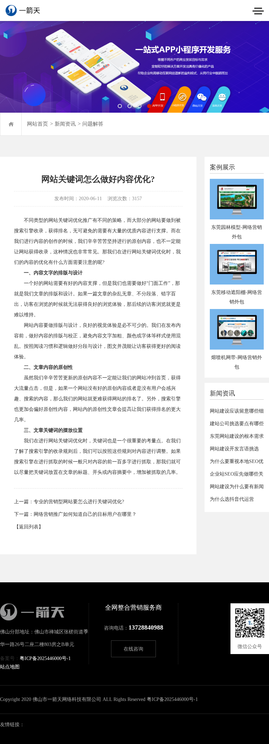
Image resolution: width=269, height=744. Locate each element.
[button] (120, 106)
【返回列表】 (28, 526)
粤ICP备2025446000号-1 (45, 658)
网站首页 (37, 124)
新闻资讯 (65, 124)
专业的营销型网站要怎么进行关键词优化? (79, 501)
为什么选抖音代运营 (232, 499)
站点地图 (10, 666)
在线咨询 (133, 649)
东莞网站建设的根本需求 (237, 436)
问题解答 (92, 124)
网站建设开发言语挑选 (234, 448)
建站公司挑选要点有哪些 (237, 423)
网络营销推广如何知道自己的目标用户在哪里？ (85, 514)
